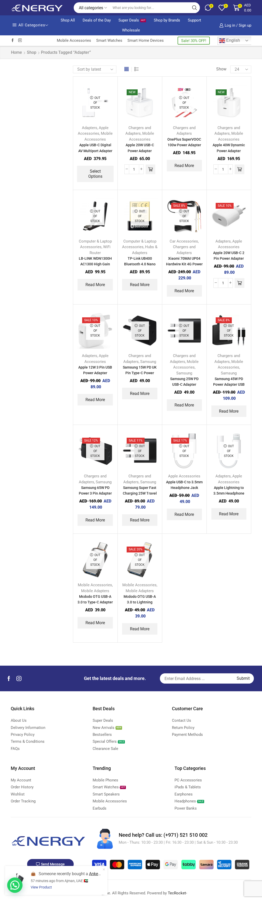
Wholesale (131, 30)
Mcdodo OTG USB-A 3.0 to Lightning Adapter (140, 602)
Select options (95, 174)
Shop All (68, 20)
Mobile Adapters (95, 591)
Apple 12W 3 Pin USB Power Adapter (95, 370)
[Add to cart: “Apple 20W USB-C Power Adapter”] (150, 169)
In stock (213, 243)
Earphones (206, 153)
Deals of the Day (97, 20)
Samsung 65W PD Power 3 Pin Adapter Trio (95, 493)
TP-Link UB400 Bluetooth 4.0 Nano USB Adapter (140, 264)
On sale (213, 260)
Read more (184, 165)
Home (16, 52)
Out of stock (218, 252)
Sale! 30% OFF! (193, 40)
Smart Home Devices (145, 40)
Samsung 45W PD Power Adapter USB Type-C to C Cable (229, 384)
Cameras (205, 106)
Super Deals (131, 20)
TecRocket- (177, 893)
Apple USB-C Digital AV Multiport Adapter (95, 148)
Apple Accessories (184, 476)
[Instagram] (20, 40)
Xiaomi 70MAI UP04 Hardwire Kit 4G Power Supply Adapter (184, 264)
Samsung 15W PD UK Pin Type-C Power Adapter (140, 373)
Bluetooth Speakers (214, 89)
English (232, 40)
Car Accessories (184, 241)
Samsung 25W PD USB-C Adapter (184, 381)
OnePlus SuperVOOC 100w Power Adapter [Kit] (184, 145)
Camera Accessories (215, 98)
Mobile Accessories (74, 40)
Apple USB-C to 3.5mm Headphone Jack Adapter (184, 487)
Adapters (89, 127)
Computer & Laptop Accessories (214, 127)
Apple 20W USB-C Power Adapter (140, 148)
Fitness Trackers (211, 170)
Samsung (148, 361)
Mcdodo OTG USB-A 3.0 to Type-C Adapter (95, 599)
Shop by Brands (167, 20)
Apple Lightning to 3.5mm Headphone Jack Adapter (228, 493)
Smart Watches (109, 40)
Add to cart (153, 99)
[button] (15, 885)
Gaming (204, 179)
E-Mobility (206, 144)
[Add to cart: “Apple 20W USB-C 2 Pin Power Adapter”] (239, 283)
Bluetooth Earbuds (213, 81)
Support (194, 20)
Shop (31, 52)
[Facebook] (13, 40)
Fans (201, 162)
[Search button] (194, 7)
